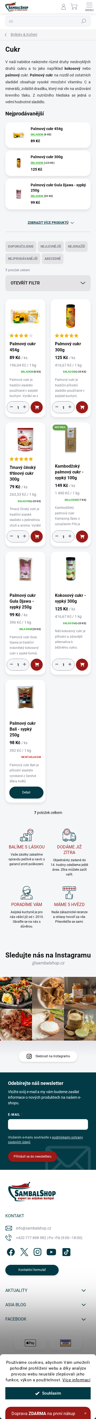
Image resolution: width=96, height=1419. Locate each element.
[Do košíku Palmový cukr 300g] (82, 407)
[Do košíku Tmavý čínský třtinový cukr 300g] (37, 536)
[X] (23, 1251)
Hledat (84, 21)
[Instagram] (36, 1251)
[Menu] (89, 6)
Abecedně (53, 259)
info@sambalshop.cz (33, 1228)
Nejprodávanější (23, 259)
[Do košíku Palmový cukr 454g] (37, 407)
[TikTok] (65, 1251)
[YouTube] (51, 1251)
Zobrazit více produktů (48, 223)
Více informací (76, 1380)
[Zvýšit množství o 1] (24, 407)
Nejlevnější (51, 246)
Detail (26, 792)
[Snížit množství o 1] (11, 407)
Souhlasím (51, 1393)
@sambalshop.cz (48, 962)
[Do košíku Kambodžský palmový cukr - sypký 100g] (82, 536)
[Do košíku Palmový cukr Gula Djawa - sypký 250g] (37, 665)
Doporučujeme (21, 246)
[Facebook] (10, 1251)
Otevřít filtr (25, 283)
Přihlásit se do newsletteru (32, 1156)
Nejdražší (76, 246)
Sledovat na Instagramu (52, 1056)
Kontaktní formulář (32, 1270)
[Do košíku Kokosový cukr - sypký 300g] (82, 665)
